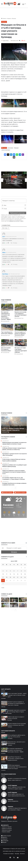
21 (17, 577)
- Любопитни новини (6, 830)
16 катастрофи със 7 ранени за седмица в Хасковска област (20, 333)
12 (10, 574)
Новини (9, 18)
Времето (4, 837)
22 (21, 577)
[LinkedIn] (11, 154)
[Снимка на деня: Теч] (14, 600)
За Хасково (5, 840)
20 (14, 577)
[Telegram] (20, 154)
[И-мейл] (14, 157)
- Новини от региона (6, 828)
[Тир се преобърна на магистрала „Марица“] (7, 327)
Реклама (17, 853)
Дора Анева (6, 40)
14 (17, 574)
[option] (14, 180)
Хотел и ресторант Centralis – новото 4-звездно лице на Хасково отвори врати (17, 695)
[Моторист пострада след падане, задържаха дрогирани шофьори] (21, 342)
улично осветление (6, 150)
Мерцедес (16, 147)
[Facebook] (5, 154)
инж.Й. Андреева (12, 785)
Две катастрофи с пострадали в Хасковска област (6, 349)
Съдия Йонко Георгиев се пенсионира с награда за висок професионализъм (15, 758)
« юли (2, 587)
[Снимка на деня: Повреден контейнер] (5, 605)
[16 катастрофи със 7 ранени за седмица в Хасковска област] (21, 327)
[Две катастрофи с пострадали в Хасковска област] (7, 342)
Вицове (4, 842)
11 (6, 574)
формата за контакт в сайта (16, 221)
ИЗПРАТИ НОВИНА (21, 492)
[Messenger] (14, 154)
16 (25, 574)
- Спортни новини (5, 831)
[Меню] (2, 4)
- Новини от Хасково (6, 826)
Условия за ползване (8, 853)
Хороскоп (4, 839)
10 (3, 574)
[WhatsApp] (17, 154)
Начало (4, 18)
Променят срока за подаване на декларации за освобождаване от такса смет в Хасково (16, 703)
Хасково (14, 18)
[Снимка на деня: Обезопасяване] (14, 605)
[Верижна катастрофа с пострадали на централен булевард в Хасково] (21, 307)
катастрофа (10, 147)
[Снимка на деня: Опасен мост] (5, 600)
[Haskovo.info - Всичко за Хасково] (10, 4)
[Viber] (23, 154)
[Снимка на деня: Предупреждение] (23, 605)
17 (3, 577)
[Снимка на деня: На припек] (23, 600)
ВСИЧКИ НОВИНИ (8, 492)
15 (21, 574)
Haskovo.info (14, 848)
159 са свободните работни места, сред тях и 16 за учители (14, 181)
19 (10, 577)
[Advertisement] (14, 371)
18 (6, 577)
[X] (8, 154)
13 (14, 574)
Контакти (22, 853)
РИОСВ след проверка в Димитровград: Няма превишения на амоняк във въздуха (17, 767)
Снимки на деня (6, 835)
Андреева (10, 799)
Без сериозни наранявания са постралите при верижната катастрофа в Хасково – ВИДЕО (15, 750)
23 (25, 577)
